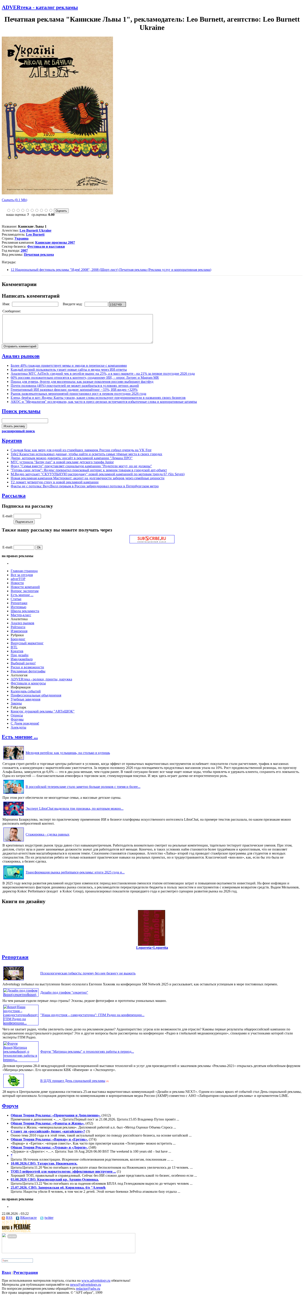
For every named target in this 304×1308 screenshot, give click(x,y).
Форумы (17, 719)
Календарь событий (26, 691)
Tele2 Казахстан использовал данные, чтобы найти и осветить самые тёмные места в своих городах (86, 454)
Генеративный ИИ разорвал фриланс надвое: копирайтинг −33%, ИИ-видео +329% (74, 389)
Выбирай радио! (23, 663)
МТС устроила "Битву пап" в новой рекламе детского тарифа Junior (62, 462)
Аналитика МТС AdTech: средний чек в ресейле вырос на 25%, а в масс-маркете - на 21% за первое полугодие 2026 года (103, 373)
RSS (9, 1217)
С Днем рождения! (25, 723)
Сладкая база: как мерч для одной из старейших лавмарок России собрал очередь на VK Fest (81, 450)
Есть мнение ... (22, 595)
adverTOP (18, 579)
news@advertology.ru (85, 1284)
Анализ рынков (21, 356)
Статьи (16, 599)
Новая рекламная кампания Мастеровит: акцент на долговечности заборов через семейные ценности (87, 478)
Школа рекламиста (25, 611)
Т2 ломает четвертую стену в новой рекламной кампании (55, 482)
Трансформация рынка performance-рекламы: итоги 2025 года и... (75, 872)
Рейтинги (18, 627)
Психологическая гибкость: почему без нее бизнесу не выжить (88, 973)
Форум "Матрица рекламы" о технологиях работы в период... (87, 1051)
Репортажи (19, 603)
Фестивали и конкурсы (28, 683)
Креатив (12, 440)
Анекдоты (18, 727)
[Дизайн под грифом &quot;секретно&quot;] (20, 994)
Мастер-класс (21, 615)
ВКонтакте (28, 1217)
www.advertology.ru (95, 1280)
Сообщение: (12, 311)
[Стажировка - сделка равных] (13, 841)
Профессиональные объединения (36, 695)
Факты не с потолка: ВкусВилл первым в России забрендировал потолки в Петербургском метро (85, 486)
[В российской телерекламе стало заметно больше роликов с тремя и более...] (13, 793)
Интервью (18, 607)
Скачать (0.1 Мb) (14, 200)
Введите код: (73, 304)
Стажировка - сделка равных (47, 834)
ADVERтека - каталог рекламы (40, 7)
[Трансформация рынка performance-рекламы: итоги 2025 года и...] (13, 879)
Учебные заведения (25, 699)
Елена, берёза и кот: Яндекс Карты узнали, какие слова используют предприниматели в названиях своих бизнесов (98, 398)
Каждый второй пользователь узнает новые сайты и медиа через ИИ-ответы (69, 369)
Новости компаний (25, 587)
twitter (49, 1217)
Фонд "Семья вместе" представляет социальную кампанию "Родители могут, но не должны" (81, 466)
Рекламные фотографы (28, 671)
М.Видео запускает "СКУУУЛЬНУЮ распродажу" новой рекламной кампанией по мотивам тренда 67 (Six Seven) (97, 474)
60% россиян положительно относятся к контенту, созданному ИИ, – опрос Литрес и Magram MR (85, 377)
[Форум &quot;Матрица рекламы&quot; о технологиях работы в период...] (20, 1059)
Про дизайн (19, 655)
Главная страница (24, 571)
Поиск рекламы (21, 411)
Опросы (17, 715)
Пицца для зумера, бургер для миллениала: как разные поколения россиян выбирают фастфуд (82, 381)
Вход (6, 1272)
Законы (16, 703)
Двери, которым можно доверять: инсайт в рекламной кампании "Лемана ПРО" (72, 458)
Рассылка (14, 495)
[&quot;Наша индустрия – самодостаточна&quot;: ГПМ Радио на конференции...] (20, 1023)
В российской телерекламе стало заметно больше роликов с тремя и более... (83, 787)
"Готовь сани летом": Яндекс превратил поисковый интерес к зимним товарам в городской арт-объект (89, 470)
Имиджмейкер (22, 659)
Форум (10, 1106)
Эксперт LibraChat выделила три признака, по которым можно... (75, 808)
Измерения (19, 631)
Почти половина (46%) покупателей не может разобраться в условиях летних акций (75, 385)
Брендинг (18, 639)
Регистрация (25, 1272)
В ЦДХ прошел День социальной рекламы (72, 1081)
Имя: (6, 304)
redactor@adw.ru (88, 1288)
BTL (14, 647)
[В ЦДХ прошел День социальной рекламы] (13, 1088)
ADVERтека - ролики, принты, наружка (41, 679)
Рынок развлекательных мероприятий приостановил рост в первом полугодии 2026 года (78, 393)
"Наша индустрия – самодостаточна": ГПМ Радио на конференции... (92, 1015)
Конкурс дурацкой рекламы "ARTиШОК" (43, 711)
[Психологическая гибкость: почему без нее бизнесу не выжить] (13, 980)
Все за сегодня (22, 575)
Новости (17, 583)
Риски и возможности (27, 667)
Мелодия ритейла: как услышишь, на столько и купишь (68, 753)
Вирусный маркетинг (27, 643)
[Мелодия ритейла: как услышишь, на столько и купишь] (13, 760)
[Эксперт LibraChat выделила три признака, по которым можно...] (13, 815)
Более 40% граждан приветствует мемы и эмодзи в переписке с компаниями (69, 365)
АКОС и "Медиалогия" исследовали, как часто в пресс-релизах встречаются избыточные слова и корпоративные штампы (104, 402)
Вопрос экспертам (25, 591)
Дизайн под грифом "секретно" (64, 992)
